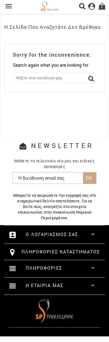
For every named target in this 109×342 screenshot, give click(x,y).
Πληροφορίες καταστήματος (61, 252)
